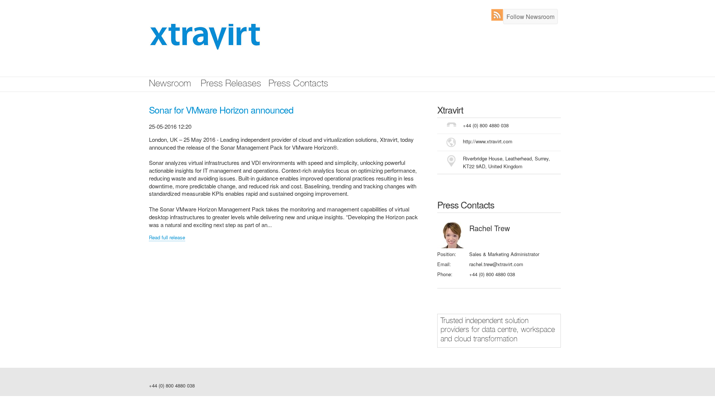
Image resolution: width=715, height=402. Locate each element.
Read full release (167, 237)
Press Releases (231, 84)
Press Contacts (298, 84)
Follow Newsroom (530, 16)
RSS (498, 15)
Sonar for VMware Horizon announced (221, 109)
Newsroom (170, 84)
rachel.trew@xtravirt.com (496, 264)
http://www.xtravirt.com (487, 141)
